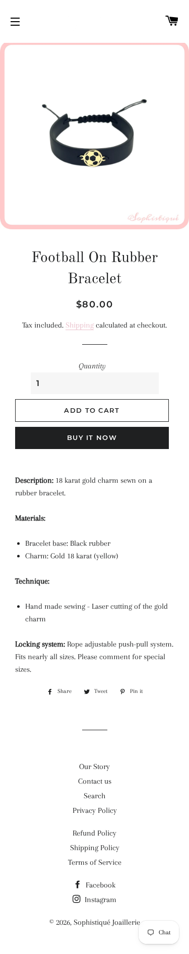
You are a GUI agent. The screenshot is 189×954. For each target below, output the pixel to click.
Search (94, 795)
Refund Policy (94, 833)
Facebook (99, 884)
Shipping (80, 325)
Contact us (94, 781)
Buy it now (92, 437)
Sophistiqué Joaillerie (107, 922)
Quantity (92, 365)
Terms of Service (94, 862)
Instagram (99, 899)
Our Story (94, 766)
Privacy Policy (95, 810)
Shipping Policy (94, 847)
